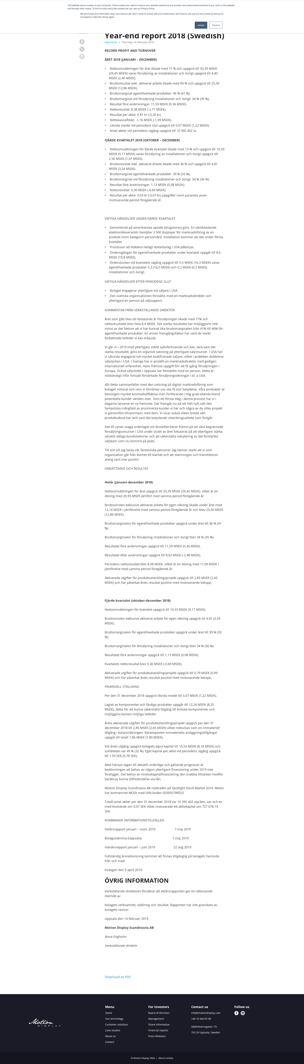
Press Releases (157, 1036)
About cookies (165, 1058)
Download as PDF (118, 977)
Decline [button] (216, 25)
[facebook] (82, 41)
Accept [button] (201, 25)
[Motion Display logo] (45, 1023)
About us (110, 1036)
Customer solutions (116, 1024)
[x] (82, 49)
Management (156, 1018)
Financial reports (158, 1030)
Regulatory (111, 42)
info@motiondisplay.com (205, 1013)
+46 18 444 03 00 (201, 1018)
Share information (159, 1024)
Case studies (112, 1030)
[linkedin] (82, 56)
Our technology (114, 1018)
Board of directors (159, 1013)
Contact (109, 1042)
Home (108, 1013)
